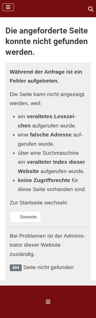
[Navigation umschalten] (8, 7)
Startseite (28, 217)
